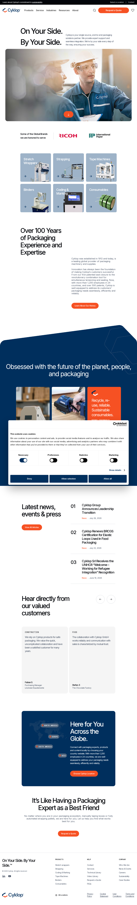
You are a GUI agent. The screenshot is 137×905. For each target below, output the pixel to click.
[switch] (53, 460)
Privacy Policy (90, 895)
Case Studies (124, 880)
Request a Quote (114, 10)
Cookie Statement (104, 895)
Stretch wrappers (62, 865)
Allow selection (68, 479)
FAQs (89, 884)
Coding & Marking (62, 872)
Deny (29, 479)
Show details (115, 470)
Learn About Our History (85, 306)
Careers (122, 872)
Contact (131, 2)
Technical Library (94, 872)
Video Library (92, 876)
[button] (29, 10)
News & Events (125, 869)
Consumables (60, 884)
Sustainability (124, 876)
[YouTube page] (9, 876)
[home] (11, 10)
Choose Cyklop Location (84, 773)
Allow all (108, 479)
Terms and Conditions (129, 895)
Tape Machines (61, 876)
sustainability (37, 2)
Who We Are (124, 865)
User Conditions (117, 895)
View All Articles (32, 527)
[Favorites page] (132, 10)
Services (90, 869)
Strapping (59, 869)
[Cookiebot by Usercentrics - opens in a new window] (115, 424)
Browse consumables (101, 420)
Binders (58, 880)
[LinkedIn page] (3, 876)
